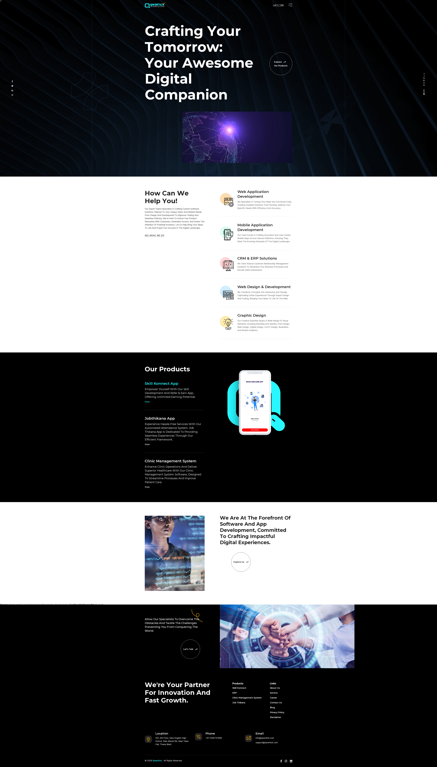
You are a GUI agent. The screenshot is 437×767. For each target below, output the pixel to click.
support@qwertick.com (267, 742)
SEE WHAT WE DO (154, 235)
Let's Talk (278, 5)
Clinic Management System (170, 461)
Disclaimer (275, 717)
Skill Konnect (239, 688)
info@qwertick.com (265, 738)
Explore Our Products (280, 64)
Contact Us (276, 702)
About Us (275, 688)
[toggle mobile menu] (290, 5)
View (147, 402)
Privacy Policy (277, 712)
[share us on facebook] (12, 81)
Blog (272, 707)
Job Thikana (238, 702)
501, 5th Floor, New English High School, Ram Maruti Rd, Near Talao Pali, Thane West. (172, 741)
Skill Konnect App (161, 383)
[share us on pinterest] (12, 90)
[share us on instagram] (12, 95)
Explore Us (239, 562)
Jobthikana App (160, 418)
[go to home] (155, 5)
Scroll (424, 77)
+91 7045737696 (214, 738)
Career (273, 698)
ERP (234, 693)
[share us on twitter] (12, 86)
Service (274, 693)
